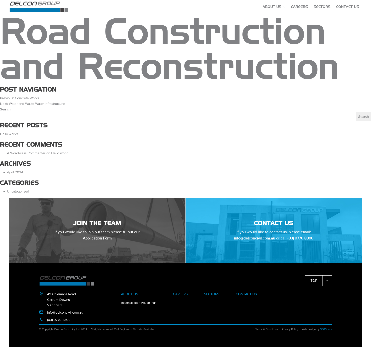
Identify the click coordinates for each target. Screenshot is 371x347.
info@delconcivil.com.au (254, 238)
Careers (299, 7)
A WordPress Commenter (26, 153)
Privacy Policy (290, 329)
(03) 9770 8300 (300, 238)
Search (5, 109)
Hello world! (9, 134)
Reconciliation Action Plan (139, 303)
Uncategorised (18, 191)
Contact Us (347, 7)
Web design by (317, 329)
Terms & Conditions (266, 329)
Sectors (322, 7)
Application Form (97, 238)
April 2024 (15, 172)
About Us (272, 7)
